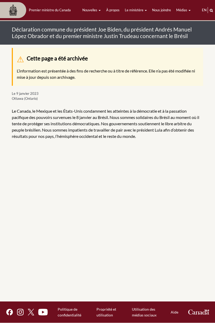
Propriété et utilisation (106, 312)
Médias (182, 10)
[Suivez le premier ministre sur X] (31, 312)
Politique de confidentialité (69, 312)
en (204, 10)
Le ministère (134, 10)
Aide (174, 312)
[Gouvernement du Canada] (198, 312)
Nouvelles (90, 10)
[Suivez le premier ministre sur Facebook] (9, 312)
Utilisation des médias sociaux (144, 312)
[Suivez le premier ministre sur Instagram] (20, 312)
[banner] (37, 10)
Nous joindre (161, 10)
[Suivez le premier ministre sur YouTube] (43, 312)
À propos (113, 10)
